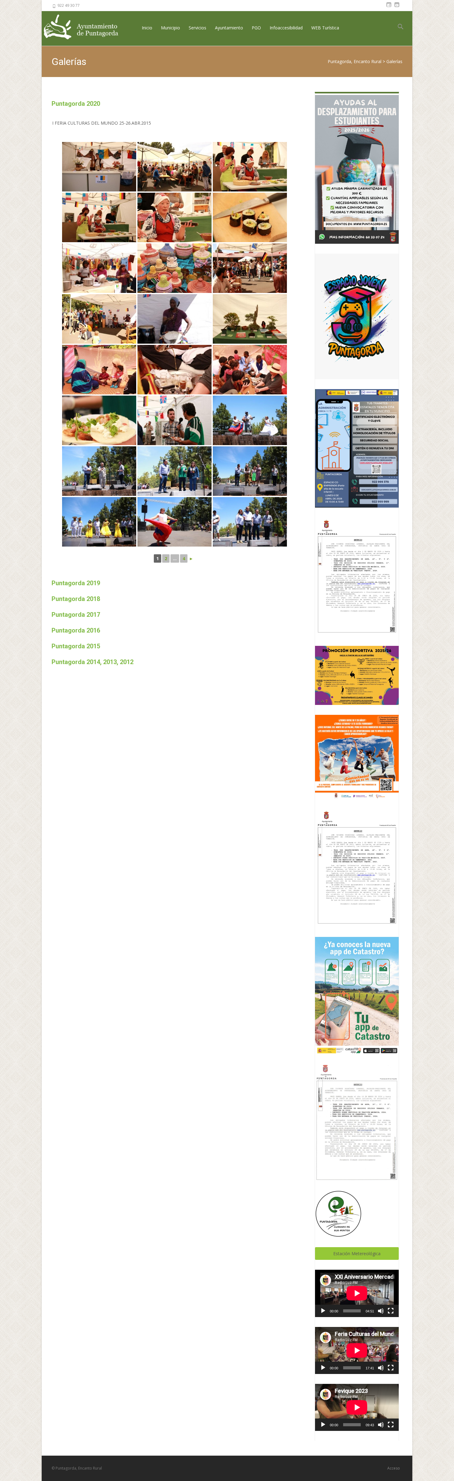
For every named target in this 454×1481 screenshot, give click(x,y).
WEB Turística (325, 28)
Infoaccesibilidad (286, 28)
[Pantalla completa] (391, 1311)
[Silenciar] (381, 1311)
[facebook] (388, 8)
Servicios (197, 28)
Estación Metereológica (356, 1253)
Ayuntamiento (229, 28)
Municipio (170, 28)
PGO (256, 28)
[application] (357, 1293)
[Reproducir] (323, 1311)
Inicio (147, 28)
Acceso (393, 1468)
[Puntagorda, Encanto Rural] (86, 27)
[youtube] (396, 8)
